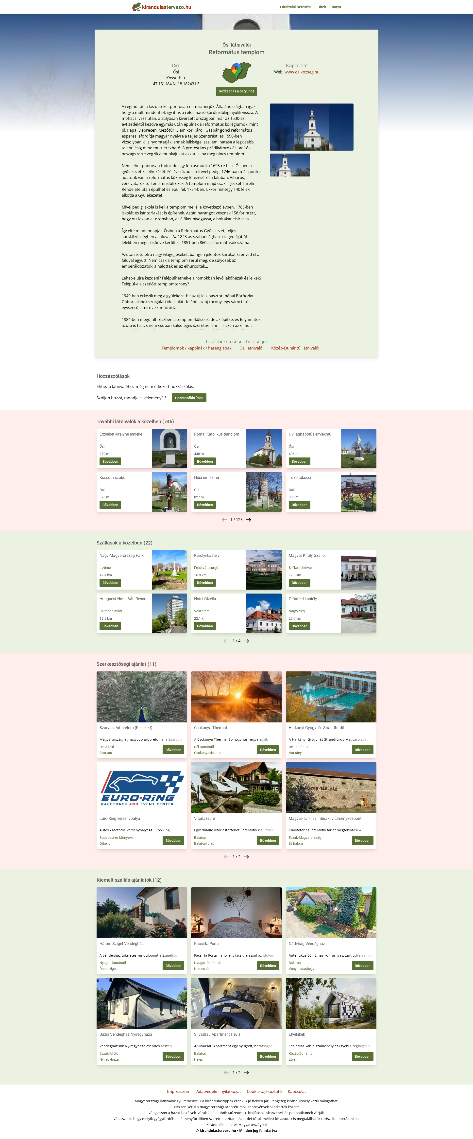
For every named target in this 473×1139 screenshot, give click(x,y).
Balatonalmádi (111, 611)
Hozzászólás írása (189, 398)
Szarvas (106, 753)
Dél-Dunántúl (204, 747)
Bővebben (110, 461)
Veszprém (201, 611)
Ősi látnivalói (251, 348)
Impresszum (178, 1091)
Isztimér (106, 568)
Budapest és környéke (116, 838)
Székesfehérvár (300, 568)
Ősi (102, 446)
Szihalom (296, 843)
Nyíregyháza (109, 1059)
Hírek (322, 7)
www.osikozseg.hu (302, 72)
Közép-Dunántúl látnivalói (295, 348)
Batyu (336, 7)
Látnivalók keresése (296, 7)
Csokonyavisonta (207, 753)
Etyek (293, 1059)
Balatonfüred (204, 843)
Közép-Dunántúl (301, 1053)
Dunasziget (108, 969)
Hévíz (198, 1059)
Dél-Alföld (107, 747)
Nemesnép (202, 969)
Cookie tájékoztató (264, 1091)
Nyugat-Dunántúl (113, 963)
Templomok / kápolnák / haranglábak (197, 348)
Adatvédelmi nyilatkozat (218, 1091)
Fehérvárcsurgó (206, 568)
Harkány (295, 753)
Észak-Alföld (109, 1053)
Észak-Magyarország (305, 838)
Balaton (200, 838)
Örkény (105, 843)
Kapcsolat (297, 1091)
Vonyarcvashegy (301, 969)
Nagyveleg (297, 611)
